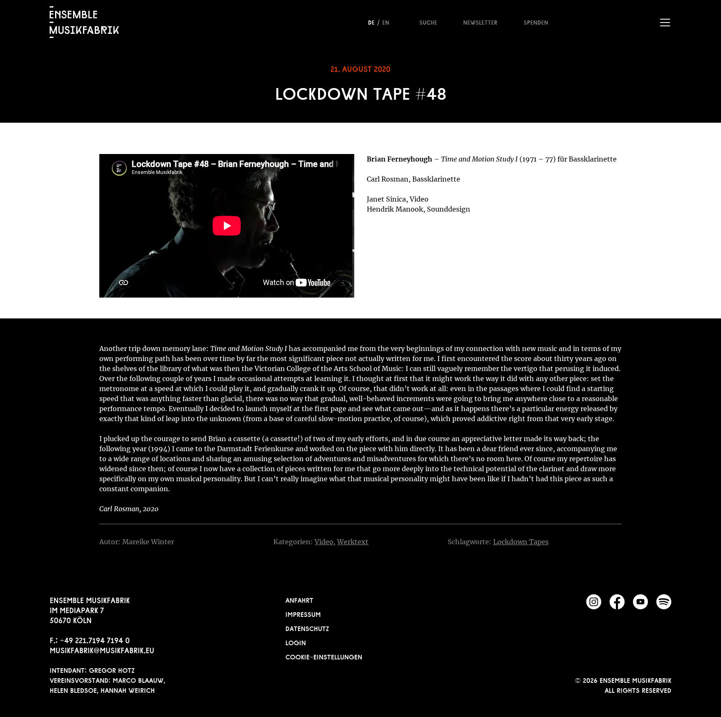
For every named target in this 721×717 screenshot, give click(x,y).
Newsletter (480, 22)
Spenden (536, 22)
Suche (428, 22)
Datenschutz (307, 627)
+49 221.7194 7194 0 (95, 639)
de (371, 22)
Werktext (352, 542)
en (385, 22)
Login (295, 642)
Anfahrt (299, 599)
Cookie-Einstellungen (323, 656)
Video (324, 542)
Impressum (303, 613)
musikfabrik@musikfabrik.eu (102, 649)
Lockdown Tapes (521, 542)
